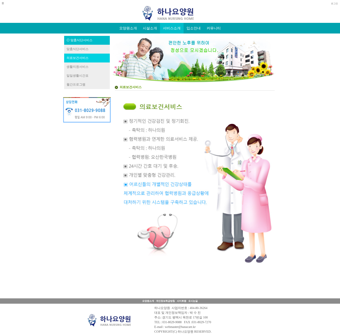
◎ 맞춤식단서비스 (79, 40)
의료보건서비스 (78, 58)
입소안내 (194, 28)
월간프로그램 (76, 84)
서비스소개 (172, 28)
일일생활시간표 (78, 75)
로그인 (334, 3)
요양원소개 (128, 28)
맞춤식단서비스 (78, 49)
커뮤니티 (214, 28)
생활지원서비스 (78, 66)
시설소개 (150, 28)
